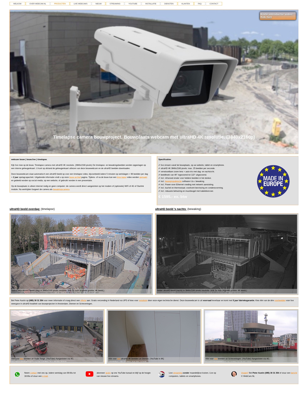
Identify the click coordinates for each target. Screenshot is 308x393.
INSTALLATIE (150, 4)
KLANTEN (186, 4)
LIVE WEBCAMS (80, 4)
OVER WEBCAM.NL (37, 4)
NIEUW (99, 4)
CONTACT (214, 4)
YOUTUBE (132, 4)
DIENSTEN (168, 4)
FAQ (200, 4)
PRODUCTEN (60, 4)
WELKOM (17, 4)
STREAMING (115, 4)
